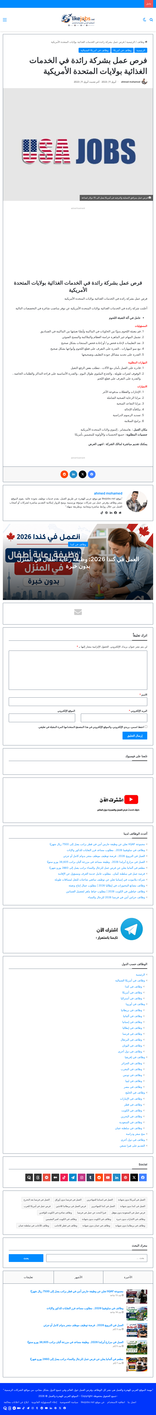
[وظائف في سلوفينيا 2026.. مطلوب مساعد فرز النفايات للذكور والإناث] (136, 1313)
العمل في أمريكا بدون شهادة (131, 1199)
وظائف (141, 41)
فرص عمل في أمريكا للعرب (37, 1206)
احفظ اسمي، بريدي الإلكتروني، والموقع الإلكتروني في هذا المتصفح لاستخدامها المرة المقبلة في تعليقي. (91, 726)
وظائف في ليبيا (133, 1080)
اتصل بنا (132, 1402)
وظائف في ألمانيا (132, 1016)
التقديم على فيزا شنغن (132, 1145)
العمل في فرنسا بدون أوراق (68, 1199)
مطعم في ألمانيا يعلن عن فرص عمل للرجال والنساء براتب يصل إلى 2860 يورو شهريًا (97, 867)
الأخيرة (128, 1277)
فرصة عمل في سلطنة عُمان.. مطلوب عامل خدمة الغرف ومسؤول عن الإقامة (101, 873)
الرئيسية (130, 41)
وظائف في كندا (78, 544)
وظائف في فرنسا (132, 1033)
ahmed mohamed (130, 81)
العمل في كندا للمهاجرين (103, 1206)
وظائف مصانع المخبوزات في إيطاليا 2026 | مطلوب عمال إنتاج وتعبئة (107, 885)
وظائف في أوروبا (135, 1004)
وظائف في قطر (133, 1104)
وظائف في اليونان (132, 1045)
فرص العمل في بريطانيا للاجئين (71, 1206)
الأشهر (78, 1277)
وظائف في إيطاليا (132, 1027)
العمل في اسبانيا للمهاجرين (100, 1199)
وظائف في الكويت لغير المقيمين (61, 1219)
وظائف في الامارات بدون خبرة (130, 1219)
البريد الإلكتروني (138, 710)
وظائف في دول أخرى (130, 1051)
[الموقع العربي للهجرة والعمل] (78, 19)
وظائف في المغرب (131, 1069)
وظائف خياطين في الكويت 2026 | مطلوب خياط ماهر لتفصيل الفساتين (105, 891)
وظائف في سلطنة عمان (128, 1128)
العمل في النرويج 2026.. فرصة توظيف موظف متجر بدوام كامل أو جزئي (104, 855)
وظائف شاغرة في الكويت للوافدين (55, 1212)
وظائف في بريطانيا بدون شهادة (130, 1225)
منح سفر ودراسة (135, 1133)
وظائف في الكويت (131, 1110)
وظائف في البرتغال (131, 1039)
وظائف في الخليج (135, 1092)
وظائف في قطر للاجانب (65, 1225)
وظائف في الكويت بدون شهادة (96, 1219)
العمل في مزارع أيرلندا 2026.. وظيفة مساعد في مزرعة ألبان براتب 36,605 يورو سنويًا (96, 861)
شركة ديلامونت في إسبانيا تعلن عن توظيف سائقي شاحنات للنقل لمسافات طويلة (100, 879)
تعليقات (28, 1277)
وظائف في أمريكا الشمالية (94, 50)
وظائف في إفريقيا (135, 1057)
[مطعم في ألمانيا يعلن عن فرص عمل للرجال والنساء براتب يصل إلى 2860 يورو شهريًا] (136, 1364)
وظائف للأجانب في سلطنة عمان (33, 1225)
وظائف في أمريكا (122, 50)
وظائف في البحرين (131, 1116)
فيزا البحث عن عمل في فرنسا (91, 1212)
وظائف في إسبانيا (132, 1021)
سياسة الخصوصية (69, 1402)
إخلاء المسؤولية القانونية (44, 1402)
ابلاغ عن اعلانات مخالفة (16, 1402)
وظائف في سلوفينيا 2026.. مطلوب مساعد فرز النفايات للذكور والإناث (106, 850)
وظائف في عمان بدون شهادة (96, 1225)
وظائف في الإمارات (131, 1098)
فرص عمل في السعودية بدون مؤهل (128, 1212)
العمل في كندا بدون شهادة (132, 1206)
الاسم (143, 694)
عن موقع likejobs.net (93, 1402)
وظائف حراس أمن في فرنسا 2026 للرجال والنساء (116, 897)
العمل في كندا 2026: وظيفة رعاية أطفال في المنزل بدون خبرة (78, 562)
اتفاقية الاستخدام (116, 1402)
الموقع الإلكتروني (66, 710)
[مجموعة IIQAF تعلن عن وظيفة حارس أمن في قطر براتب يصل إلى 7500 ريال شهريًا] (136, 1296)
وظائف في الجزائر (131, 1063)
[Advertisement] (78, 237)
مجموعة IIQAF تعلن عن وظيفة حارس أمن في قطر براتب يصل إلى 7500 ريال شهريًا (97, 844)
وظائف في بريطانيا (131, 1010)
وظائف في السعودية (130, 1122)
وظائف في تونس (132, 1075)
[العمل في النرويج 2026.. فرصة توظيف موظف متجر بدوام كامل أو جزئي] (136, 1330)
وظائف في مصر (133, 1086)
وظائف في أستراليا (131, 998)
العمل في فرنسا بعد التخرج (37, 1199)
